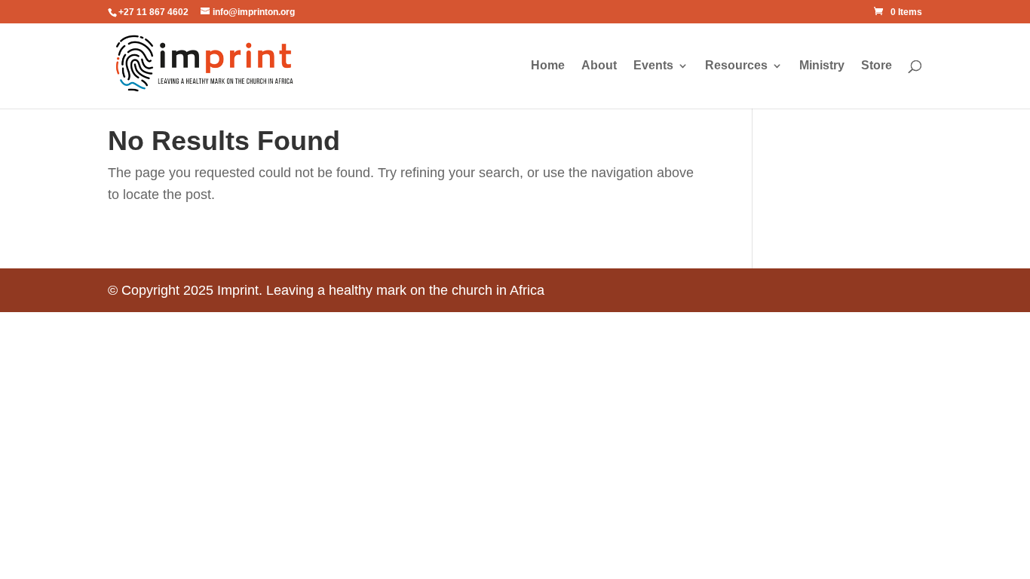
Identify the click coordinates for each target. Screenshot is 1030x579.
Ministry (822, 66)
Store (876, 66)
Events (653, 66)
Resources (736, 66)
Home (548, 66)
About (599, 66)
